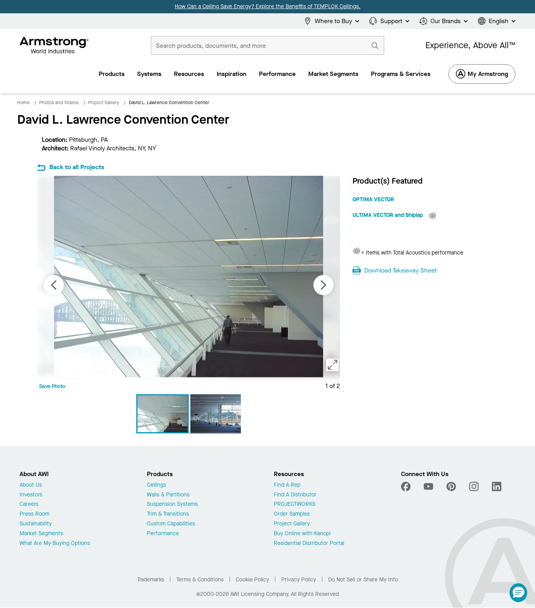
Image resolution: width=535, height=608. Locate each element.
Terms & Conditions (200, 579)
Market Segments (41, 533)
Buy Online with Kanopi (302, 533)
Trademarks (150, 579)
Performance (163, 533)
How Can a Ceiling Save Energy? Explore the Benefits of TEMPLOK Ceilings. (267, 6)
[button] (518, 592)
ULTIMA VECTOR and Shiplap (388, 215)
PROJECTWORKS (294, 504)
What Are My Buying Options (55, 543)
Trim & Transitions (168, 514)
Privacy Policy (298, 579)
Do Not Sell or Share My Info (363, 579)
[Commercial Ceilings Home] (54, 45)
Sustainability (36, 524)
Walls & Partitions (168, 495)
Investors (31, 495)
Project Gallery (292, 524)
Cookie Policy (252, 579)
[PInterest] (451, 486)
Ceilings (156, 485)
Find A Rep (287, 485)
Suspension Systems (172, 504)
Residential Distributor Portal (309, 543)
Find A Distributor (295, 495)
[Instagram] (474, 486)
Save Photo (52, 386)
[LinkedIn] (496, 486)
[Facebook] (406, 486)
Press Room (34, 514)
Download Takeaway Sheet (400, 270)
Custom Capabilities (171, 524)
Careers (29, 504)
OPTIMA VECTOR (373, 199)
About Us (31, 485)
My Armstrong (488, 74)
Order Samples (292, 514)
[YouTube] (428, 486)
